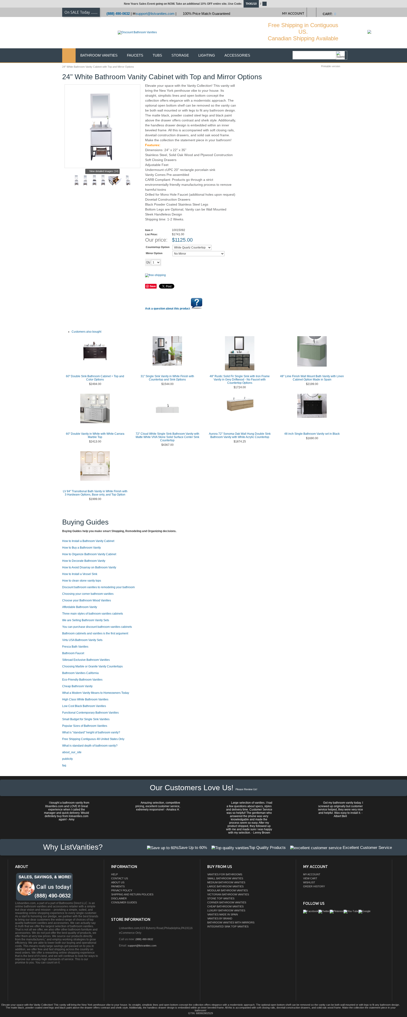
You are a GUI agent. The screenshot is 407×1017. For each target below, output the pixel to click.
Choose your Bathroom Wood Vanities (86, 600)
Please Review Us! (246, 789)
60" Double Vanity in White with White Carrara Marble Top (95, 435)
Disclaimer (119, 898)
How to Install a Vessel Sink (79, 574)
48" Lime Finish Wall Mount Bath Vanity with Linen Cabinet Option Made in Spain (312, 378)
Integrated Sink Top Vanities (227, 926)
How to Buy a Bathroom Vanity (81, 547)
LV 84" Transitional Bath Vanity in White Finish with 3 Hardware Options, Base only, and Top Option (95, 493)
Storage (180, 55)
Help (114, 874)
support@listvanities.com (155, 14)
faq (64, 765)
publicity (67, 759)
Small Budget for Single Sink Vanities (86, 719)
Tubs (157, 55)
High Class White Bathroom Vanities (85, 699)
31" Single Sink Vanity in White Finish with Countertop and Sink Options (167, 378)
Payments (118, 886)
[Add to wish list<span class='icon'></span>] (198, 262)
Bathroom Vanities (99, 55)
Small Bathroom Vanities (225, 878)
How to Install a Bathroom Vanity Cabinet (88, 541)
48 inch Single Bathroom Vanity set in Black (312, 433)
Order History (314, 886)
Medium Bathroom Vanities (226, 882)
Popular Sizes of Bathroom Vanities (84, 726)
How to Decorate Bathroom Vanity (83, 560)
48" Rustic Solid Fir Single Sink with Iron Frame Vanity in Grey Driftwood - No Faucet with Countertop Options (240, 379)
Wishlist (309, 882)
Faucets (135, 55)
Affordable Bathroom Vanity (79, 607)
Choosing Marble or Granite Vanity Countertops (92, 666)
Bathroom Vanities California (80, 673)
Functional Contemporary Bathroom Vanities (90, 712)
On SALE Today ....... (81, 12)
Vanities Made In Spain (222, 914)
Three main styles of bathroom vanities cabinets (92, 613)
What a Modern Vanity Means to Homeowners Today (95, 693)
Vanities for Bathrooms (224, 874)
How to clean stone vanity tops (81, 580)
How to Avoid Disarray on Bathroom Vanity (89, 567)
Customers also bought (86, 331)
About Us (117, 882)
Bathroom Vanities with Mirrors (230, 922)
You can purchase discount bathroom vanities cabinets (97, 626)
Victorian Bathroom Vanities (228, 894)
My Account (311, 874)
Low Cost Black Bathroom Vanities (84, 706)
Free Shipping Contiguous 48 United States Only (93, 739)
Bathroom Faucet (73, 653)
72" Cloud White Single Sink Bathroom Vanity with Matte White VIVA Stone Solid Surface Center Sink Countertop (167, 437)
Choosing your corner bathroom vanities (88, 593)
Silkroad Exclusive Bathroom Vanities (86, 659)
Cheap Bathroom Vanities (225, 906)
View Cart (310, 878)
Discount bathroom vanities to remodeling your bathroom (98, 587)
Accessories (237, 55)
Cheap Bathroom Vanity (77, 686)
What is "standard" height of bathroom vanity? (91, 732)
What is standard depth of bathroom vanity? (90, 745)
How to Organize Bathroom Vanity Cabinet (89, 554)
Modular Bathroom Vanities (227, 890)
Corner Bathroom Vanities (226, 902)
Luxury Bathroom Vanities (226, 910)
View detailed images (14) (103, 171)
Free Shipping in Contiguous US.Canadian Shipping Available (303, 31)
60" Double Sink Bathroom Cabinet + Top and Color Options (95, 378)
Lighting (206, 55)
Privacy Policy (121, 890)
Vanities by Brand (219, 918)
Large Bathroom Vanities (225, 886)
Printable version (330, 66)
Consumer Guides (124, 902)
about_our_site (71, 752)
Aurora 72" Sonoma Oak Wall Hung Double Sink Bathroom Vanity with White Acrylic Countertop (240, 435)
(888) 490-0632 (118, 14)
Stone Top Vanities (220, 898)
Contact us (119, 878)
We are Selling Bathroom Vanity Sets (85, 620)
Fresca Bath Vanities (75, 646)
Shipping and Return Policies (132, 894)
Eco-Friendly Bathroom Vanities (82, 679)
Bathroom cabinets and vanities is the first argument (95, 633)
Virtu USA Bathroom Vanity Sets (82, 640)
